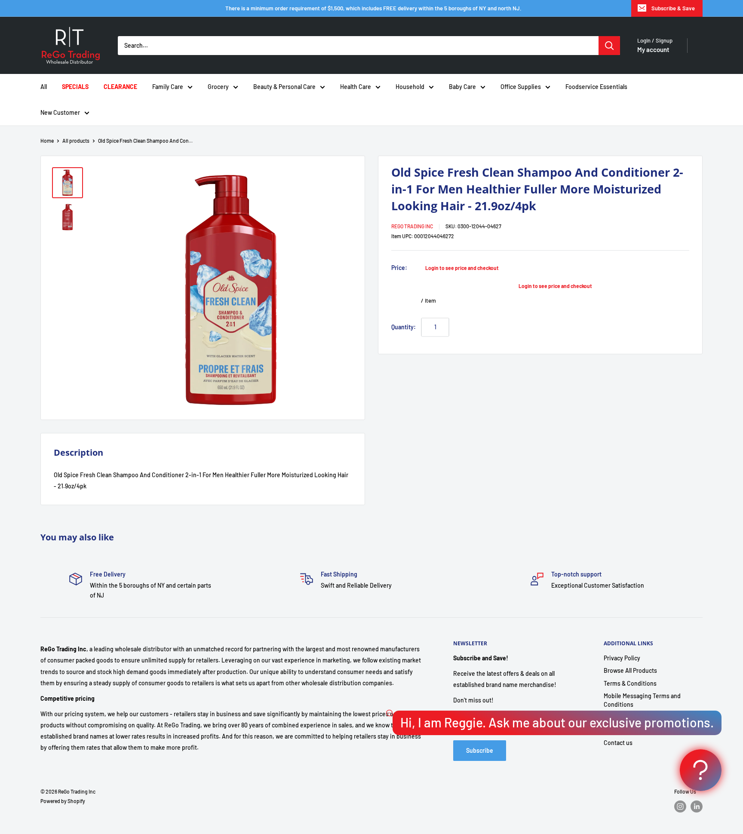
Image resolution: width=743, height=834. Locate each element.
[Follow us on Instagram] (680, 806)
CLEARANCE (120, 86)
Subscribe (479, 750)
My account (653, 49)
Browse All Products (630, 670)
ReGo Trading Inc (412, 226)
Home (47, 141)
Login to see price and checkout (462, 267)
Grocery (218, 86)
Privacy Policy (622, 658)
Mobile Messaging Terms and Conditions (642, 700)
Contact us (618, 742)
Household (410, 86)
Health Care (355, 86)
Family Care (167, 86)
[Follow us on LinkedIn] (697, 806)
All (43, 86)
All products (75, 141)
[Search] (609, 45)
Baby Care (462, 86)
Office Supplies (520, 86)
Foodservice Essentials (596, 86)
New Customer (60, 112)
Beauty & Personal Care (284, 86)
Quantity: (403, 326)
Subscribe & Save (673, 8)
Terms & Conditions (630, 683)
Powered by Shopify (62, 801)
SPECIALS (75, 86)
